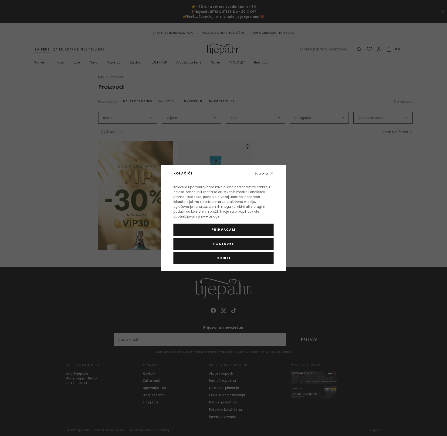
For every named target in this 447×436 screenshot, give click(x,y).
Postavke (223, 243)
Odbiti (223, 258)
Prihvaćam (223, 229)
